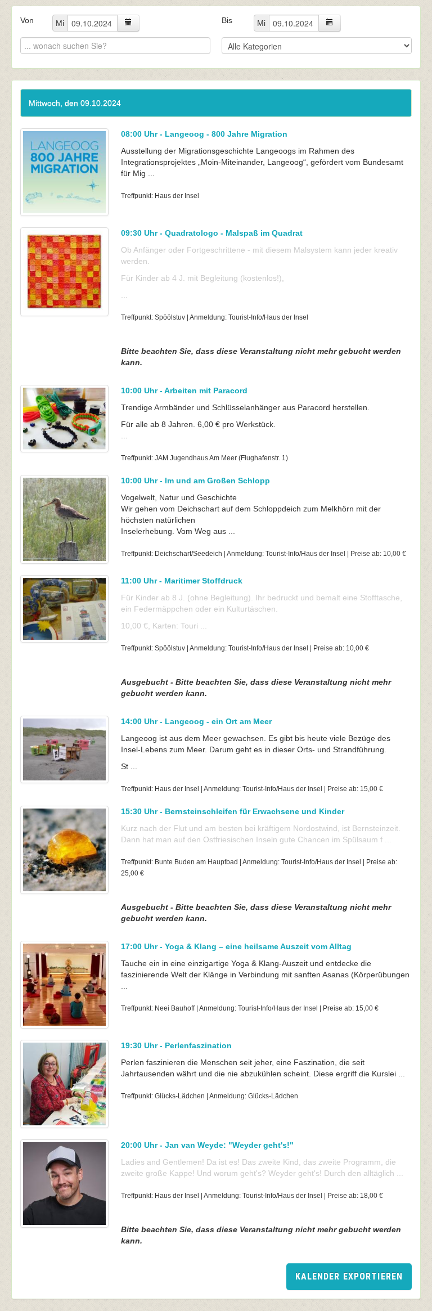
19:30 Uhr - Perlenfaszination (176, 1045)
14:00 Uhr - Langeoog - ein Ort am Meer (196, 721)
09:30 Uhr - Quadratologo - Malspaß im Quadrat (212, 232)
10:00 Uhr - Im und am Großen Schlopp (195, 480)
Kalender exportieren (349, 1276)
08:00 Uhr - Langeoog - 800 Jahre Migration (204, 133)
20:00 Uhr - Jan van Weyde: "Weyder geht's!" (207, 1145)
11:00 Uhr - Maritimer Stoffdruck (181, 580)
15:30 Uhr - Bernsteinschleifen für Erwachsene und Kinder (232, 811)
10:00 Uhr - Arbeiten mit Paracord (184, 390)
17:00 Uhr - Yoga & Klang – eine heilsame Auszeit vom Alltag (236, 946)
